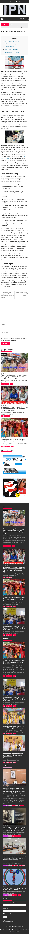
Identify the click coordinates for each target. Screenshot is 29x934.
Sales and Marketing (10, 44)
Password (5, 908)
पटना (13, 805)
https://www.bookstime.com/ (18, 243)
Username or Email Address (10, 902)
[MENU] (27, 19)
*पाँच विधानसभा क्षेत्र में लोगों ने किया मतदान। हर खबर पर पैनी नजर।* (22, 294)
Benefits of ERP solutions (12, 52)
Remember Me (8, 913)
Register (5, 920)
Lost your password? (8, 921)
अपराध (3, 383)
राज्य (8, 383)
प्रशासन (14, 865)
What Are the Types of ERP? (12, 41)
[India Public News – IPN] (2, 18)
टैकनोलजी (10, 805)
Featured (5, 805)
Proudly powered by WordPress (9, 929)
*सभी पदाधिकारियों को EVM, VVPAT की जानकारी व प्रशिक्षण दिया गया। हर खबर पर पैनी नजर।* (7, 295)
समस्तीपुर (11, 383)
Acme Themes (15, 931)
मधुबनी (16, 836)
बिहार (5, 383)
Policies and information (11, 49)
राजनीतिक (5, 446)
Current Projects (9, 46)
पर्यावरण (16, 805)
